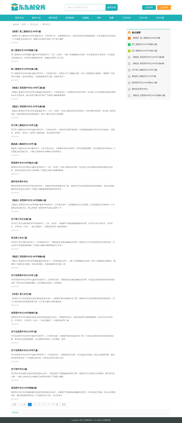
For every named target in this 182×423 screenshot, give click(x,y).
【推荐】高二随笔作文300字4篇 (146, 38)
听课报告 (70, 18)
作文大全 (34, 24)
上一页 (23, 405)
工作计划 (143, 18)
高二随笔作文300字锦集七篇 (144, 44)
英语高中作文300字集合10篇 (144, 83)
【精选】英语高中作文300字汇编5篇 (148, 57)
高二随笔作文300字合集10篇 (144, 51)
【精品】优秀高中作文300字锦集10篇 (148, 95)
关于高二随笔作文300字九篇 (144, 70)
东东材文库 (88, 420)
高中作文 (46, 24)
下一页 (55, 405)
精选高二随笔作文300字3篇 (144, 76)
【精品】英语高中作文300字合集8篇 (148, 63)
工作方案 (160, 18)
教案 (112, 18)
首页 (24, 24)
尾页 (64, 405)
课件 (99, 18)
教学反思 (53, 18)
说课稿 (85, 18)
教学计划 (36, 18)
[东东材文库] (28, 7)
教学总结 (19, 18)
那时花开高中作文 (140, 89)
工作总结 (126, 18)
